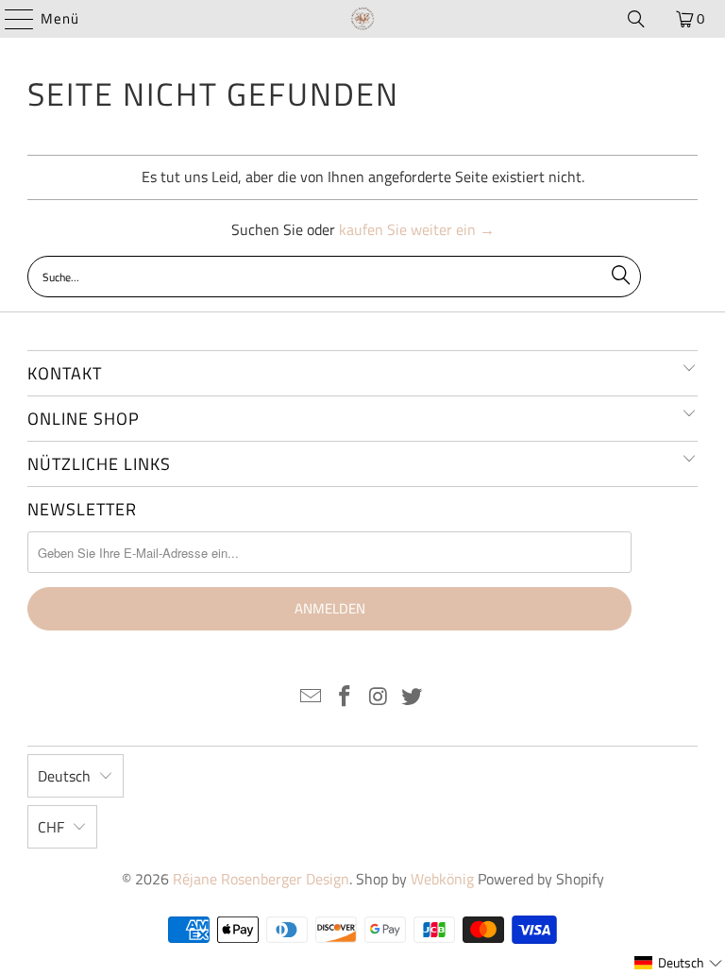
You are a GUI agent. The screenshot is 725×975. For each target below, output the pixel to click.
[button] (678, 962)
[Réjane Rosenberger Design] (362, 19)
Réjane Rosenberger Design (261, 878)
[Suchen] (636, 19)
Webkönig (442, 878)
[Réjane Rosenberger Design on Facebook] (344, 698)
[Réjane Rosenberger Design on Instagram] (378, 698)
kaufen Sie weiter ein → (417, 229)
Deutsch (64, 776)
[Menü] (10, 19)
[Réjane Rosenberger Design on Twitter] (412, 698)
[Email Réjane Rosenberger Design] (311, 698)
